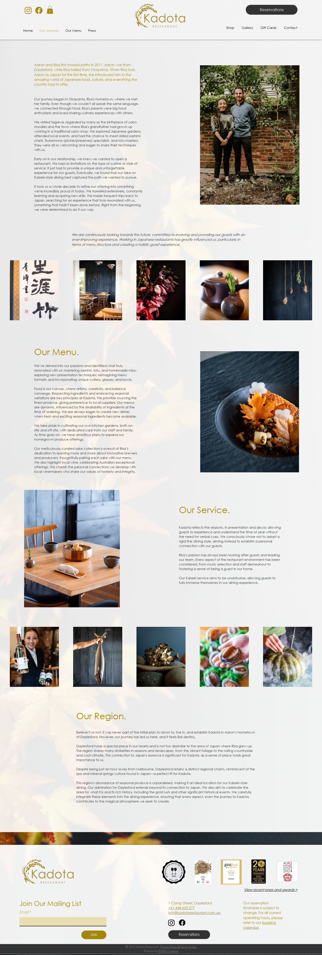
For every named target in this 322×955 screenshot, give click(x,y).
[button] (50, 10)
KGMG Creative (168, 951)
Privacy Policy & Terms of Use (178, 946)
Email (25, 912)
